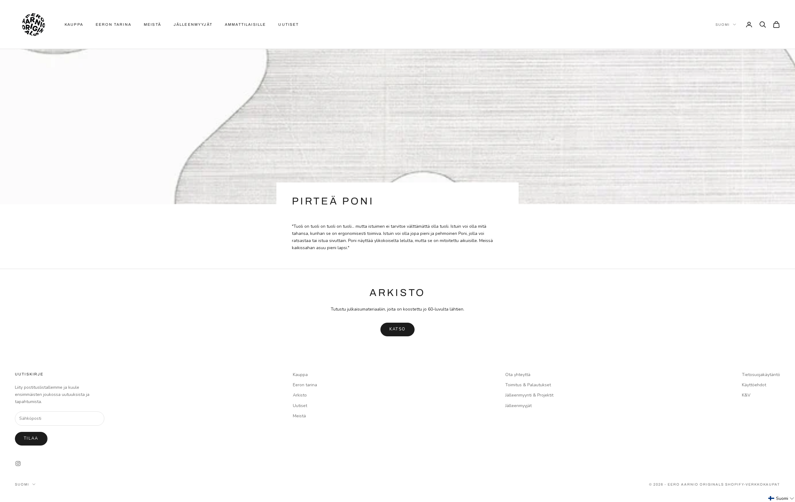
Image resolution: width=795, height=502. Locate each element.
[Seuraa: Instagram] (18, 463)
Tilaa (31, 438)
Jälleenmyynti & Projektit (529, 395)
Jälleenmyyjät (193, 24)
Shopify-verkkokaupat (752, 484)
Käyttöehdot (754, 385)
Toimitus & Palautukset (528, 385)
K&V (746, 395)
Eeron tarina (113, 24)
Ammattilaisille (245, 24)
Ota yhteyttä (517, 375)
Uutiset (288, 24)
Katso (397, 329)
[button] (781, 498)
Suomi (723, 24)
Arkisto (300, 395)
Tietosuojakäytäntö (761, 375)
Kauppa (74, 24)
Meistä (152, 24)
